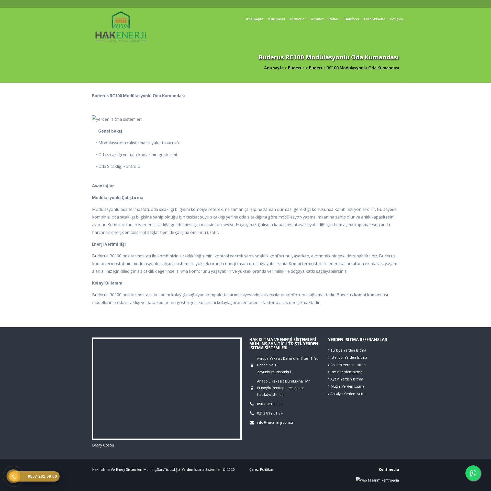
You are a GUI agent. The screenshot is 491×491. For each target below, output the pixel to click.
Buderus (297, 68)
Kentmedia (389, 469)
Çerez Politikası (261, 469)
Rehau (334, 19)
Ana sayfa (254, 19)
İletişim (396, 19)
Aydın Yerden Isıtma (346, 379)
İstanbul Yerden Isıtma (348, 357)
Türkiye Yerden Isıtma (347, 350)
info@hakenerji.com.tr (275, 422)
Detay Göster (103, 445)
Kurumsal (276, 19)
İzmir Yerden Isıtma (345, 371)
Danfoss (351, 19)
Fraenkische (374, 19)
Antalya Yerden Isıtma (347, 393)
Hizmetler (298, 19)
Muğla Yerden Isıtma (346, 386)
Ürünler (317, 19)
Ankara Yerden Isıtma (347, 364)
